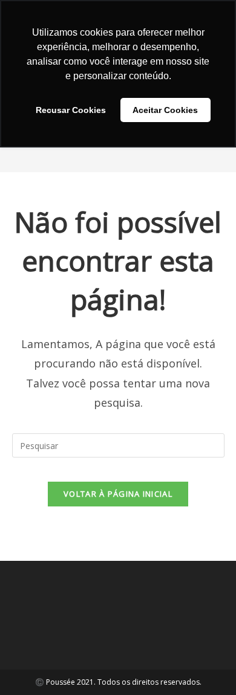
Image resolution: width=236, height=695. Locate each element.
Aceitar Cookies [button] (165, 110)
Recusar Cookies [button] (71, 110)
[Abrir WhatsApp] (206, 664)
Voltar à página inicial (118, 493)
